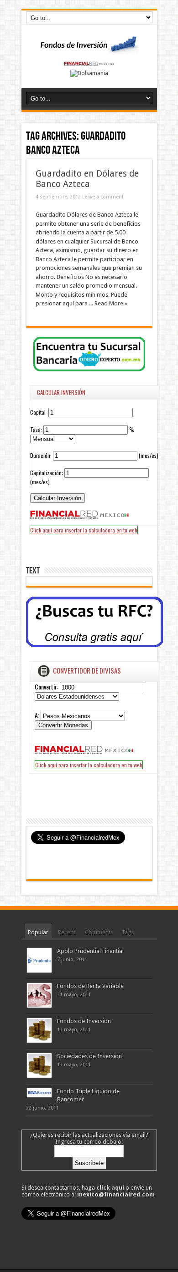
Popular (38, 932)
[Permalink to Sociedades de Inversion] (39, 1075)
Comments (99, 932)
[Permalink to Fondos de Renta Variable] (39, 1005)
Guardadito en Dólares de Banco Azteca (87, 178)
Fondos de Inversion (84, 1021)
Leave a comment (103, 197)
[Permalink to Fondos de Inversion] (39, 1040)
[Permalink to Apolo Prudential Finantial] (39, 970)
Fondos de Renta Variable (90, 986)
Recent (66, 932)
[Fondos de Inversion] (89, 49)
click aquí (110, 1187)
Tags (127, 932)
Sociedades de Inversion (89, 1056)
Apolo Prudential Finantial (90, 951)
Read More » (110, 303)
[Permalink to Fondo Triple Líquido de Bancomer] (39, 1095)
